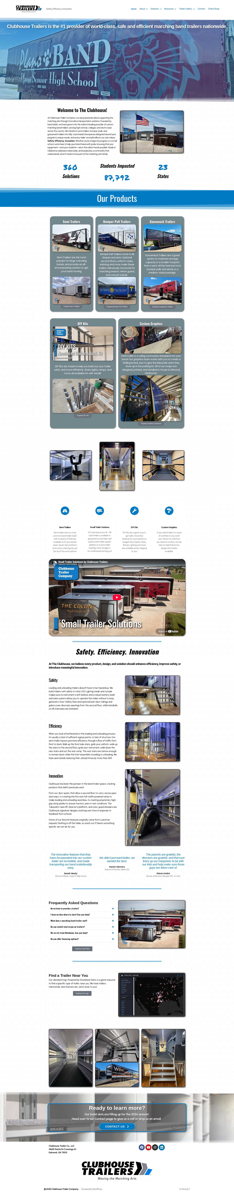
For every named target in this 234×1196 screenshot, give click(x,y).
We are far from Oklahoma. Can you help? (69, 932)
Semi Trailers (65, 527)
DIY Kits (134, 527)
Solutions (155, 9)
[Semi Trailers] (65, 510)
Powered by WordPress (91, 1189)
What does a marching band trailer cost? (69, 920)
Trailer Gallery (185, 9)
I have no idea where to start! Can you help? (70, 914)
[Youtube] (148, 1147)
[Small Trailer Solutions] (99, 510)
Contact (201, 9)
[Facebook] (142, 1147)
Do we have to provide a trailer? (65, 908)
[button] (82, 909)
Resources (169, 9)
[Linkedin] (162, 1147)
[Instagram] (155, 1147)
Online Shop (213, 9)
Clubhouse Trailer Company (65, 1189)
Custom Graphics (169, 527)
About (142, 9)
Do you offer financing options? (65, 938)
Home (133, 9)
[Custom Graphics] (169, 510)
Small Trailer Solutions (99, 527)
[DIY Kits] (134, 510)
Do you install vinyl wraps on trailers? (68, 926)
